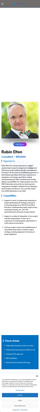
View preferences (20, 406)
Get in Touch (20, 144)
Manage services (20, 390)
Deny (20, 400)
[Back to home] (20, 4)
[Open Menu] (2, 4)
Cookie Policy (16, 409)
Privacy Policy (23, 409)
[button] (37, 376)
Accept (20, 395)
